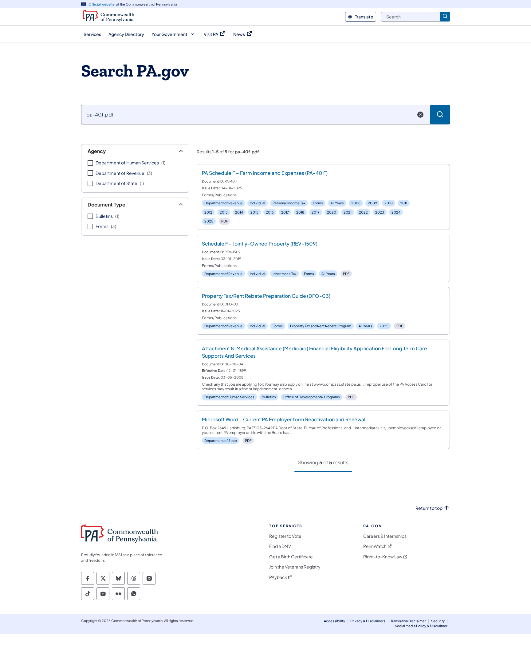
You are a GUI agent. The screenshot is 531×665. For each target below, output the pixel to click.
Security (438, 621)
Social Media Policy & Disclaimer (421, 626)
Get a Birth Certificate (291, 556)
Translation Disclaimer (408, 621)
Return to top (428, 508)
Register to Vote (285, 536)
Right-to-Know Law (382, 556)
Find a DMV (280, 546)
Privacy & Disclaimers (367, 621)
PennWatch (375, 546)
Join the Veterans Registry (295, 566)
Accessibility (334, 621)
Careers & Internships (385, 536)
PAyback (278, 577)
